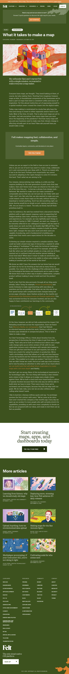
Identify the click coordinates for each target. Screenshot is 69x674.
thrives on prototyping (43, 284)
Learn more (57, 1)
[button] (12, 6)
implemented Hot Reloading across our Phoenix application (32, 296)
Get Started (34, 19)
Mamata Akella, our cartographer (25, 327)
